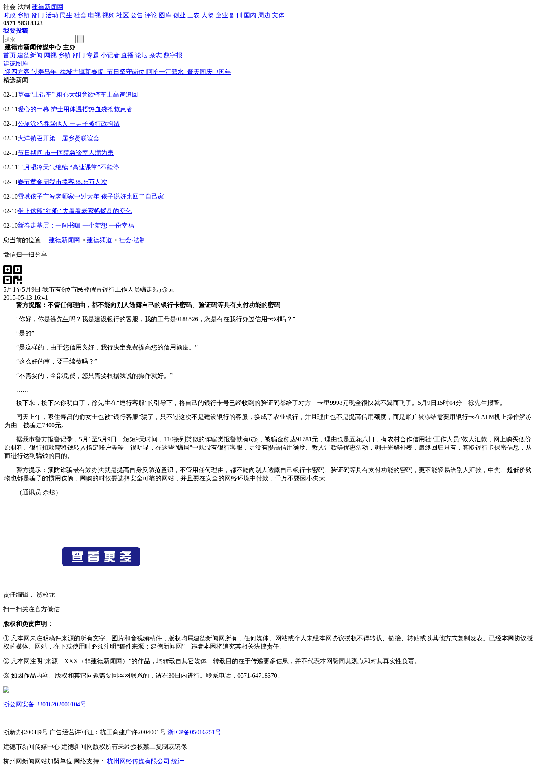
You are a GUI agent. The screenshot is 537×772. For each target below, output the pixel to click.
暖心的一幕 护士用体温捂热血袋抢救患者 (75, 109)
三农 (193, 15)
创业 (179, 15)
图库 (165, 15)
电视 (94, 15)
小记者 (110, 55)
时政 (9, 15)
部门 (37, 15)
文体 (278, 15)
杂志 (155, 55)
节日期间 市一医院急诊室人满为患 (66, 152)
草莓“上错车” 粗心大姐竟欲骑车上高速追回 (78, 94)
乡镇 (23, 15)
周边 (264, 15)
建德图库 (15, 63)
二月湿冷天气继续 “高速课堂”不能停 (68, 167)
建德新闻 (29, 55)
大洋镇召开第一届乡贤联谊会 (58, 138)
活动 (52, 15)
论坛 (141, 55)
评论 (151, 15)
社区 (122, 15)
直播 (127, 55)
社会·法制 (132, 240)
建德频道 (99, 240)
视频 (108, 15)
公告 (137, 15)
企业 (221, 15)
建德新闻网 (47, 7)
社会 (80, 15)
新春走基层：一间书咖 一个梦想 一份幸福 (76, 225)
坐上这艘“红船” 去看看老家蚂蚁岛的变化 (75, 211)
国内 (250, 15)
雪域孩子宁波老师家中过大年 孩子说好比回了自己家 (91, 196)
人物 (207, 15)
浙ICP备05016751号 (194, 732)
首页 (9, 55)
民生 (66, 15)
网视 (50, 55)
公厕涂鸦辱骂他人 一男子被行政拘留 (69, 123)
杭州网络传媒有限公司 (138, 761)
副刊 (236, 15)
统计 (177, 761)
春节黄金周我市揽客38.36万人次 (62, 181)
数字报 (173, 55)
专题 (92, 55)
